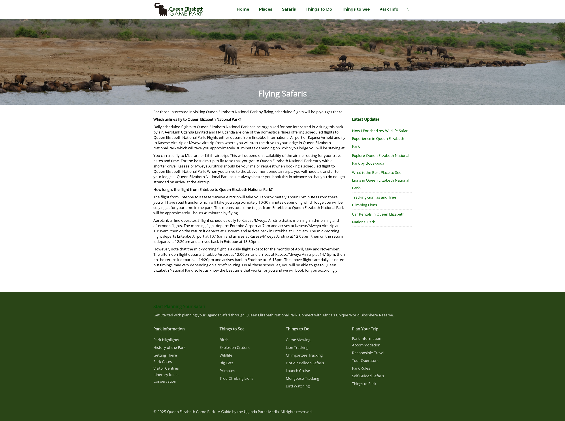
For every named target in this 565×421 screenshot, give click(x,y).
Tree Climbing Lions (236, 378)
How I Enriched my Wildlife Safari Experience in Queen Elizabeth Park (380, 138)
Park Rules (361, 368)
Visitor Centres (166, 368)
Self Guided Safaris (368, 375)
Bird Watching (298, 386)
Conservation (164, 381)
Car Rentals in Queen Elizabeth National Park (378, 218)
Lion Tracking (297, 347)
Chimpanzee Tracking (304, 355)
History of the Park (169, 347)
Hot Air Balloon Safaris (305, 362)
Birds (224, 339)
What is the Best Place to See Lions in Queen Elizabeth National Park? (380, 180)
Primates (227, 370)
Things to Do (319, 9)
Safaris (289, 9)
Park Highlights (166, 339)
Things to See (356, 9)
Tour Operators (365, 360)
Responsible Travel (368, 352)
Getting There (165, 355)
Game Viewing (298, 339)
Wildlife (226, 355)
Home (243, 9)
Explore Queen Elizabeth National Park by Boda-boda (380, 159)
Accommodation (366, 345)
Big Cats (226, 362)
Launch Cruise (298, 370)
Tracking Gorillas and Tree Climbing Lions (374, 201)
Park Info (388, 9)
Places (265, 9)
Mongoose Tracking (302, 378)
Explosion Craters (235, 347)
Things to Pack (364, 383)
